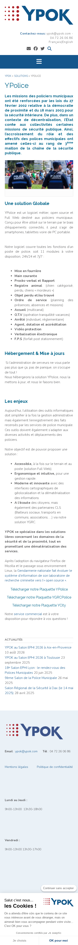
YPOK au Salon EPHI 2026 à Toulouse (32, 657)
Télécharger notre (39, 589)
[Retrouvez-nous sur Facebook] (36, 49)
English (67, 42)
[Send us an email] (29, 49)
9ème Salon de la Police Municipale (31, 678)
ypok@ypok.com (26, 751)
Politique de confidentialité (55, 767)
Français (55, 42)
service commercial (28, 614)
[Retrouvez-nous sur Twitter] (43, 49)
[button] (39, 62)
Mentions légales (16, 767)
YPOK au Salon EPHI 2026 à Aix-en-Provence (38, 647)
